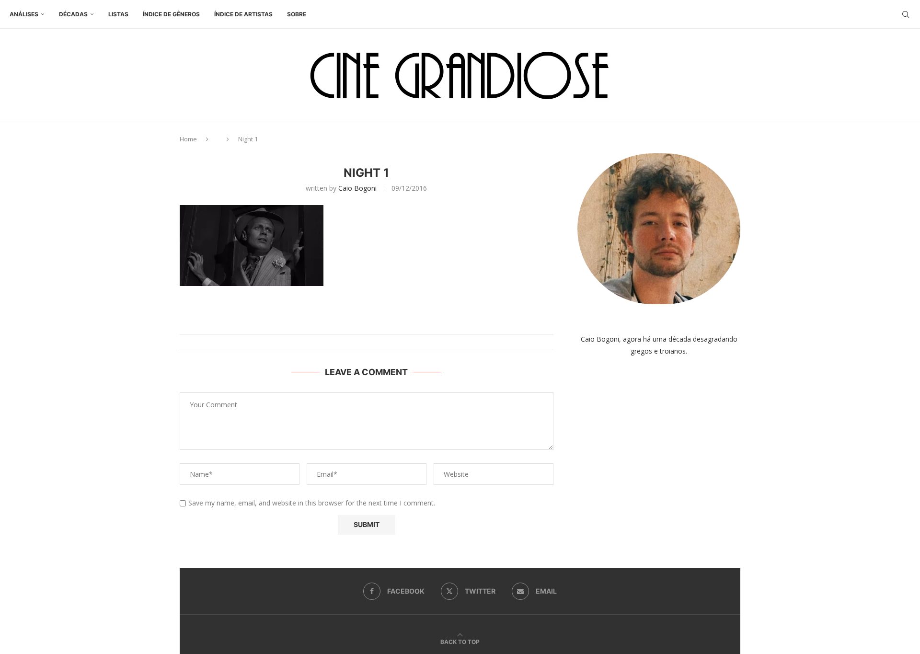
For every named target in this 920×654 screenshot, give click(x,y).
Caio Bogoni (357, 188)
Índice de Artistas (243, 14)
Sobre (296, 14)
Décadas (73, 14)
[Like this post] (376, 322)
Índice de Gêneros (171, 14)
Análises (24, 14)
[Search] (905, 14)
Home (188, 139)
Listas (118, 14)
